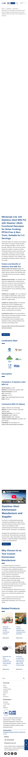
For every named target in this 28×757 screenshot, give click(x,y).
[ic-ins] (12, 753)
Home (3, 8)
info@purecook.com (10, 743)
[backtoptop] (26, 748)
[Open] (8, 3)
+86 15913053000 (9, 740)
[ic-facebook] (5, 753)
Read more (6, 638)
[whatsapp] (26, 741)
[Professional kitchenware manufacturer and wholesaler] (9, 713)
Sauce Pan (15, 8)
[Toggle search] (17, 3)
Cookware (8, 8)
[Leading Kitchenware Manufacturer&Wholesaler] (3, 3)
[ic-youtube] (8, 753)
